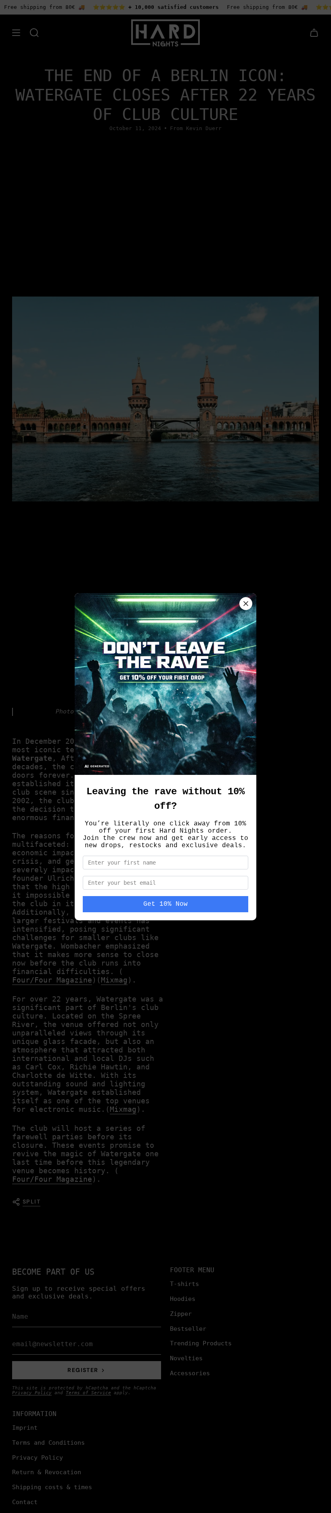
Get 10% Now (165, 904)
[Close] (245, 603)
